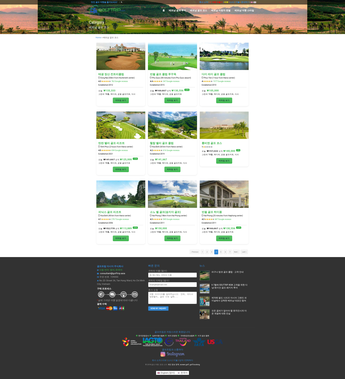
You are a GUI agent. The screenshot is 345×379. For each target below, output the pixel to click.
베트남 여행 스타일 (244, 10)
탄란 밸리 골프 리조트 (111, 143)
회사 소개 (203, 2)
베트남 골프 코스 (198, 10)
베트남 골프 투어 (177, 10)
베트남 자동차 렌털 (221, 10)
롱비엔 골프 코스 (212, 143)
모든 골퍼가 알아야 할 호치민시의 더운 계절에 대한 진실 (229, 312)
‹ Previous (194, 252)
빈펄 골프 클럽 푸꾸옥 (163, 74)
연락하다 (189, 360)
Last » (244, 252)
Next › (236, 252)
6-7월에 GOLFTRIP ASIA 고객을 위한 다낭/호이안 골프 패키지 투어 (229, 286)
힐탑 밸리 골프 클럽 (162, 143)
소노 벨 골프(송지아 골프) (165, 212)
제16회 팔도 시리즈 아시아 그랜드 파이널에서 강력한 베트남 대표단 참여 (229, 299)
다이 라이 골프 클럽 (213, 74)
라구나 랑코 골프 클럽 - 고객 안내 (228, 272)
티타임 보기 (120, 100)
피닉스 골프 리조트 (109, 212)
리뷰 (226, 2)
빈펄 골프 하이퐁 (212, 212)
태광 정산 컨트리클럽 (111, 74)
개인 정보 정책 (173, 365)
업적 (181, 360)
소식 (232, 2)
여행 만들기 (217, 2)
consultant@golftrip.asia (112, 273)
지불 (238, 2)
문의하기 (245, 2)
